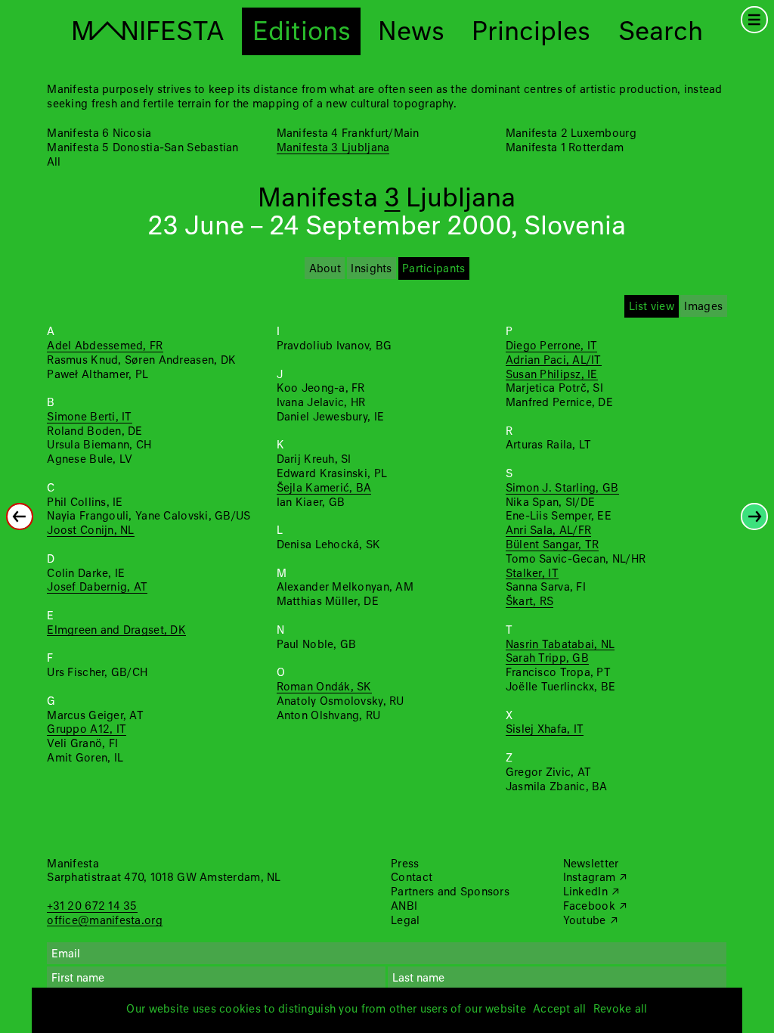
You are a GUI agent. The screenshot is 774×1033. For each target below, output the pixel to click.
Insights (371, 269)
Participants (433, 269)
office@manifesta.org (104, 921)
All (53, 162)
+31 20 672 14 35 (92, 906)
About (325, 269)
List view (651, 307)
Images (703, 307)
